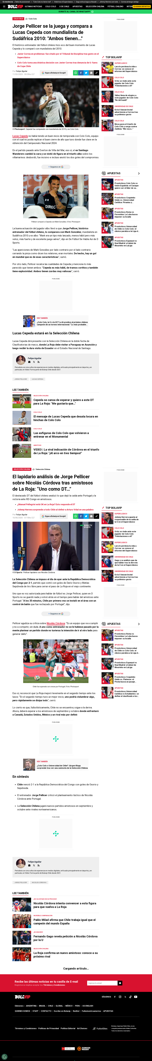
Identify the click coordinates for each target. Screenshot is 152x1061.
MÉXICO (69, 92)
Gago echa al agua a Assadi (86, 2)
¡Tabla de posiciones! (22, 2)
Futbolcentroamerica (91, 97)
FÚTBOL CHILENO (115, 6)
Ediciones (19, 92)
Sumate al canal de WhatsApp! (74, 11)
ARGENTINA (31, 92)
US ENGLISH (87, 92)
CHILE (50, 92)
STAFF (35, 97)
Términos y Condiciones (54, 71)
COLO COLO (50, 6)
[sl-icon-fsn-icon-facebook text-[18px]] (114, 83)
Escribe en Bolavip (62, 97)
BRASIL (42, 92)
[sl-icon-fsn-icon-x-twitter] (125, 83)
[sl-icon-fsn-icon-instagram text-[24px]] (120, 83)
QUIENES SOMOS (22, 97)
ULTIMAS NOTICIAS (33, 6)
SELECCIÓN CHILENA (95, 6)
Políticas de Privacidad (48, 115)
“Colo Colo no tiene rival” (42, 2)
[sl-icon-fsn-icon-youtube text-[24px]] (135, 83)
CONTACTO (46, 97)
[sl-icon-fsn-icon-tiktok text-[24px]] (130, 83)
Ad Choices (82, 115)
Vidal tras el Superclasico (63, 2)
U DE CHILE (64, 6)
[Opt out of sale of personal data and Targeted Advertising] (4, 1057)
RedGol (76, 97)
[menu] (4, 6)
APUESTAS (77, 6)
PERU (77, 92)
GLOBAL (59, 92)
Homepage (125, 55)
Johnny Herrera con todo (109, 2)
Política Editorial (68, 115)
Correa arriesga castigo (130, 2)
